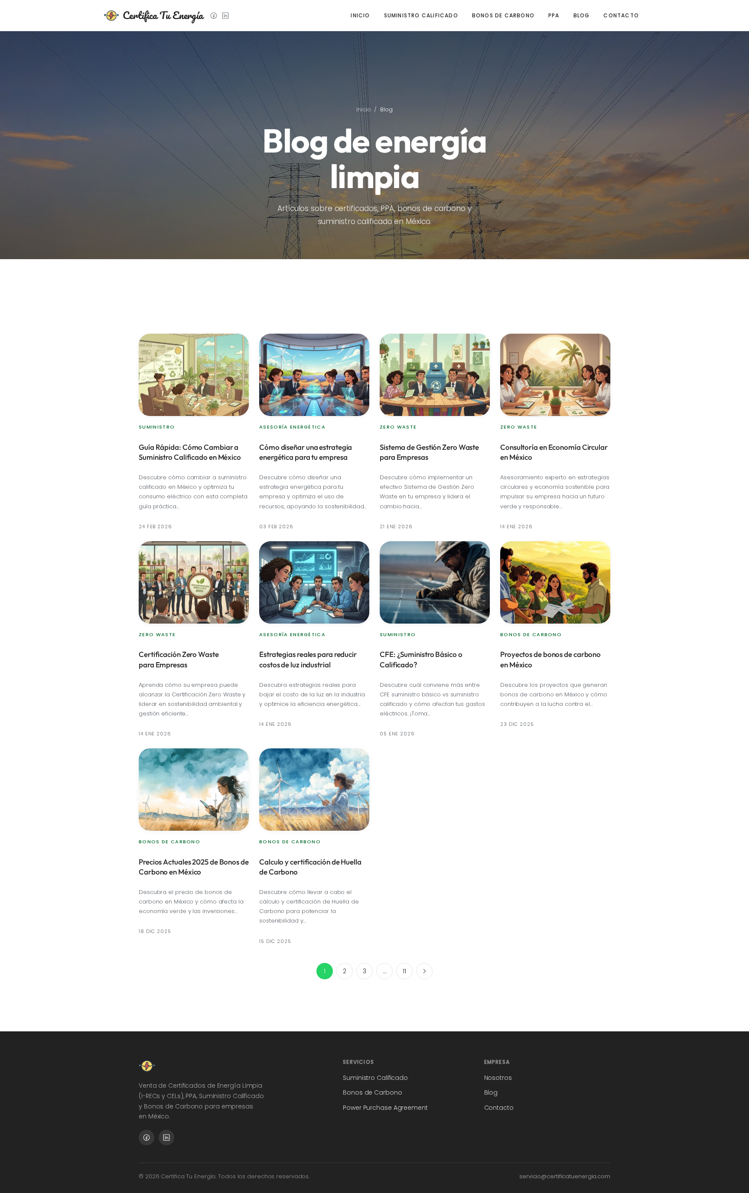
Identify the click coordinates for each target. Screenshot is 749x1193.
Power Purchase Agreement (385, 1107)
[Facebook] (214, 16)
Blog (581, 15)
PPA (554, 15)
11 (404, 971)
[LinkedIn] (225, 16)
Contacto (621, 15)
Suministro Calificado (421, 15)
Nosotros (498, 1077)
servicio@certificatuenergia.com (564, 1176)
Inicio (360, 15)
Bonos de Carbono (503, 15)
